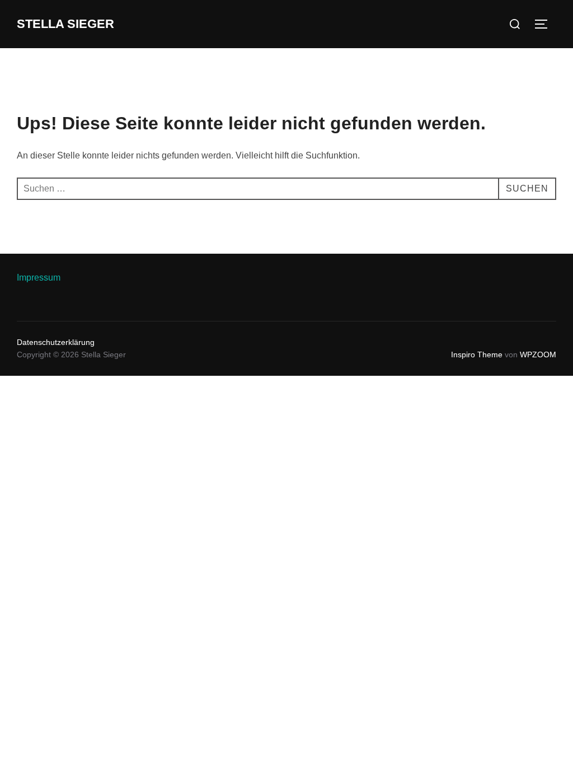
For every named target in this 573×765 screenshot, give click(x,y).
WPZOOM (538, 354)
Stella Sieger (65, 24)
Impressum (38, 277)
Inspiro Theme (476, 354)
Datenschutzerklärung (56, 342)
